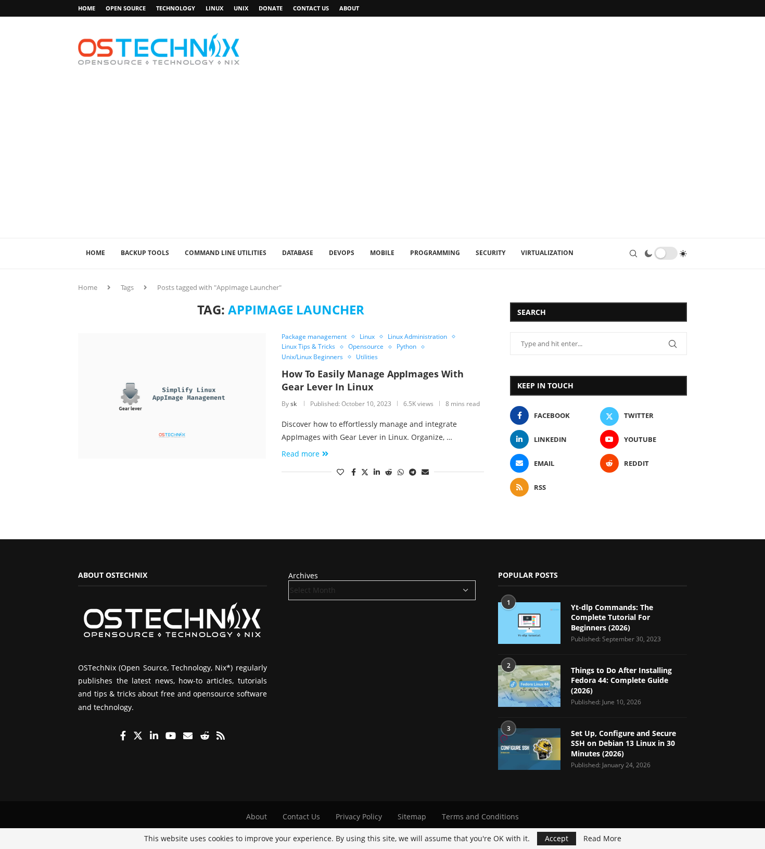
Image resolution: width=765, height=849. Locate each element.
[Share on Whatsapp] (401, 472)
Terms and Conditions (480, 816)
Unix (241, 8)
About (349, 8)
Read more (301, 454)
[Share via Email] (425, 472)
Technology (175, 8)
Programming (435, 252)
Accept (556, 838)
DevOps (341, 252)
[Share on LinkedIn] (377, 472)
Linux (214, 8)
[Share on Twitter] (364, 472)
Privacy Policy (359, 816)
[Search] (633, 253)
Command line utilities (225, 252)
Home (86, 8)
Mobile (382, 252)
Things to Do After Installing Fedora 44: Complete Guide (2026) (621, 680)
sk (293, 403)
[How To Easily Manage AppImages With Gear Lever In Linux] (172, 395)
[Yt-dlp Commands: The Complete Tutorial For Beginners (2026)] (529, 623)
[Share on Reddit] (388, 472)
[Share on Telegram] (412, 472)
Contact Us (311, 8)
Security (490, 252)
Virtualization (547, 252)
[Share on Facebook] (353, 472)
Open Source (126, 8)
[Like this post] (340, 472)
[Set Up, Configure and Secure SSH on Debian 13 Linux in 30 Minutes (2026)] (529, 749)
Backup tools (145, 252)
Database (297, 252)
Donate (271, 8)
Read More (602, 838)
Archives (303, 575)
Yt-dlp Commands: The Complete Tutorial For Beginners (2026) (612, 617)
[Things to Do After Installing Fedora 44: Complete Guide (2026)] (529, 686)
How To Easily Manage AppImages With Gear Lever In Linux (373, 380)
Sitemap (412, 816)
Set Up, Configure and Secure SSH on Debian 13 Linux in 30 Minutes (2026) (623, 743)
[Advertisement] (382, 160)
